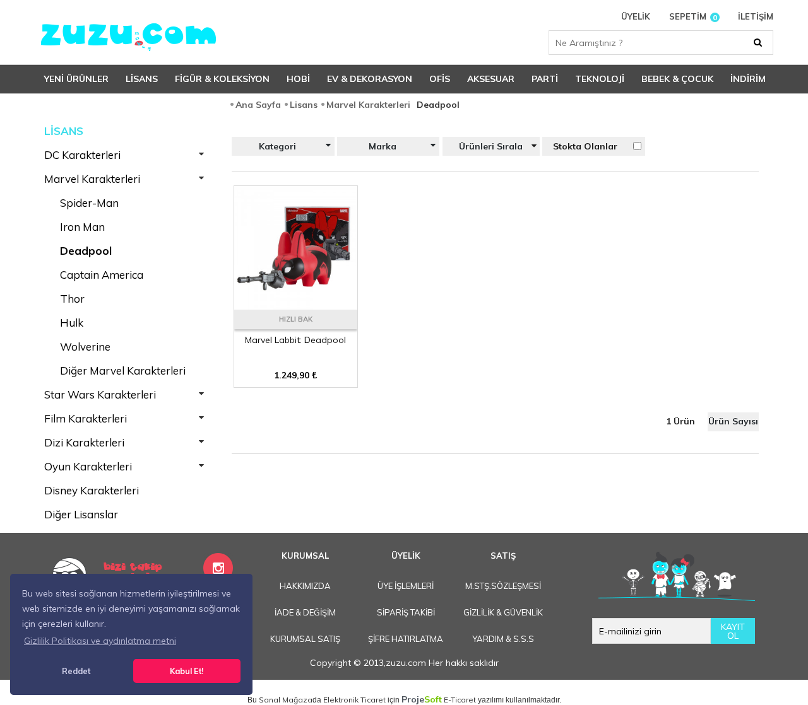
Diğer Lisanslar (81, 514)
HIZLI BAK (295, 319)
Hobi (298, 78)
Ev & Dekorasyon (369, 78)
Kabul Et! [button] (186, 671)
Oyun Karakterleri (88, 466)
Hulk (71, 322)
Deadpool (86, 250)
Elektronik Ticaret (354, 699)
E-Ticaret (460, 699)
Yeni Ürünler (76, 78)
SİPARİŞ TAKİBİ (406, 612)
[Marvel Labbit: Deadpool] (296, 305)
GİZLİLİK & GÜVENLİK (503, 612)
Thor (72, 298)
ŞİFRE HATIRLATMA (405, 639)
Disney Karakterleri (91, 490)
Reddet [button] (76, 671)
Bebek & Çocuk (677, 78)
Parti (545, 78)
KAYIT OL (733, 631)
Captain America (101, 274)
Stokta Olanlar (585, 146)
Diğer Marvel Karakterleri (123, 370)
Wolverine (85, 346)
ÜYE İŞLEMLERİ (405, 586)
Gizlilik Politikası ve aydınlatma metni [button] (100, 640)
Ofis (439, 78)
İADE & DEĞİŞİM (305, 612)
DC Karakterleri (82, 154)
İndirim (748, 78)
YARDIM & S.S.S (503, 639)
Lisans (142, 78)
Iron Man (82, 226)
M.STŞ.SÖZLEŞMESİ (503, 586)
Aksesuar (490, 78)
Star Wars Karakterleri (100, 394)
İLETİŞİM (755, 17)
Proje (421, 699)
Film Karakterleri (85, 418)
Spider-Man (89, 202)
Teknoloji (599, 78)
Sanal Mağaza (285, 699)
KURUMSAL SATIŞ (305, 639)
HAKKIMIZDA (305, 586)
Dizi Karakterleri (84, 442)
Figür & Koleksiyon (222, 78)
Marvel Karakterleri (92, 178)
